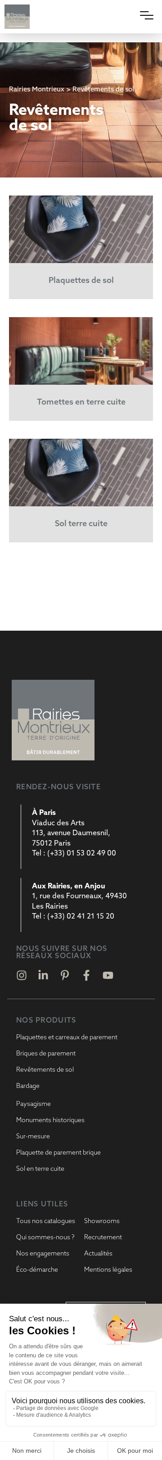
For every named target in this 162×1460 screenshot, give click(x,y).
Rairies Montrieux (36, 89)
